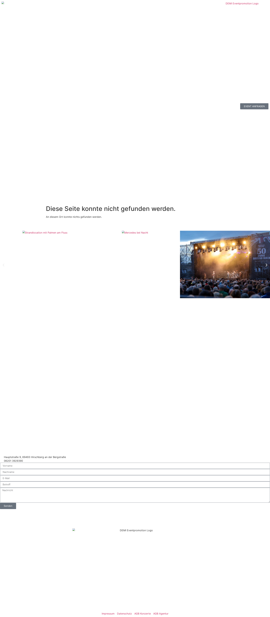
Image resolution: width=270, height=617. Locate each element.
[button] (3, 265)
